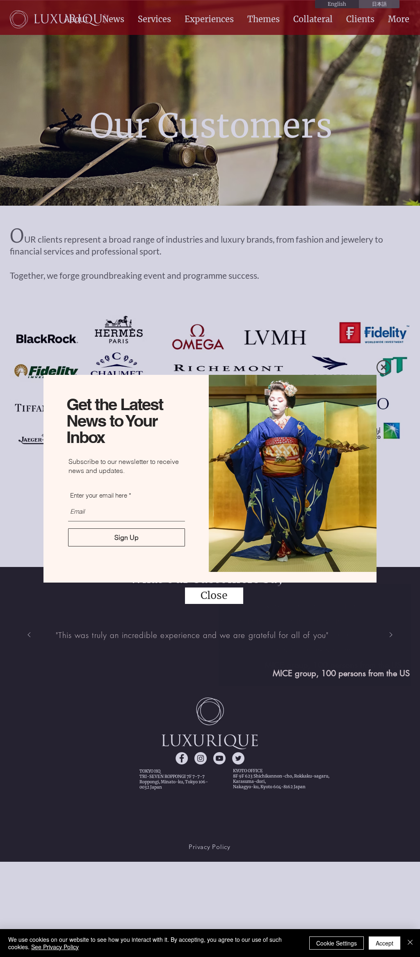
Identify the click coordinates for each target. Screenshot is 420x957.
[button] (384, 367)
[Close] (410, 943)
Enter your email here (98, 495)
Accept (384, 943)
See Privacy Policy (55, 947)
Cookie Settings (336, 943)
